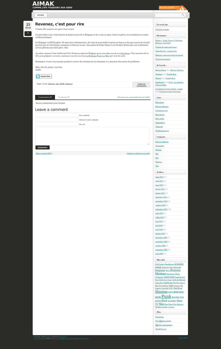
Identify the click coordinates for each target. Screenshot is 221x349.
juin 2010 (159, 221)
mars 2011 (159, 185)
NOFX (170, 292)
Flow (157, 280)
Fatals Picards (180, 277)
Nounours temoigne (162, 59)
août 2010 (159, 213)
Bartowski (177, 267)
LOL (171, 288)
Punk (166, 296)
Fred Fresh (168, 280)
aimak (158, 267)
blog (168, 270)
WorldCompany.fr (162, 131)
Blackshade (159, 102)
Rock (164, 300)
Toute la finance (59, 338)
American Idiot (167, 267)
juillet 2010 (159, 217)
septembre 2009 (161, 250)
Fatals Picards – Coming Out (166, 51)
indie (171, 285)
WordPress (63, 337)
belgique (51, 84)
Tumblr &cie (171, 74)
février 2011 (160, 189)
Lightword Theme (39, 338)
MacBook (177, 288)
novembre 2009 (161, 242)
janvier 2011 (160, 193)
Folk (161, 280)
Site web (82, 124)
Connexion (159, 317)
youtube (171, 307)
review (158, 300)
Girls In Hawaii (178, 280)
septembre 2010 (161, 209)
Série (166, 304)
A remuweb (69, 338)
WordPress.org (160, 329)
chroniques (125, 53)
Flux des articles (163, 321)
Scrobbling (172, 301)
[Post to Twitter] (43, 78)
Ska (161, 304)
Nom (80, 115)
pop (176, 291)
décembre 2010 (161, 197)
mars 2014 (159, 177)
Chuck (177, 274)
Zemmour (69, 84)
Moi (157, 158)
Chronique (170, 274)
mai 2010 (159, 225)
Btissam (158, 78)
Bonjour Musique (177, 70)
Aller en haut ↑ (183, 337)
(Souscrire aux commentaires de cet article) (134, 97)
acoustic (179, 263)
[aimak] (43, 3)
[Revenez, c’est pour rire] (92, 24)
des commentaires (163, 325)
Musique (158, 162)
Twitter (158, 307)
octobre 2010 (160, 205)
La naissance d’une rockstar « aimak (169, 89)
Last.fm (165, 288)
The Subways (178, 304)
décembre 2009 (161, 237)
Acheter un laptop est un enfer (138, 153)
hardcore (168, 282)
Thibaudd (159, 127)
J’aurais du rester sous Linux (166, 47)
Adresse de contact (85, 120)
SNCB (62, 84)
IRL (156, 154)
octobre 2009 (160, 246)
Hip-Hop (176, 283)
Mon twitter (159, 119)
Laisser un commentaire (141, 85)
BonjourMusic (160, 70)
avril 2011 (159, 181)
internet (177, 286)
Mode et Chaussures (82, 338)
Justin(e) (158, 288)
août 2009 (159, 254)
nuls (57, 84)
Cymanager (159, 146)
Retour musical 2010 (43, 153)
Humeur (158, 150)
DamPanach (159, 82)
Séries (170, 304)
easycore (169, 276)
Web (157, 166)
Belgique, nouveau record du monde (169, 55)
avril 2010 (159, 229)
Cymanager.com (161, 110)
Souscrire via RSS (167, 8)
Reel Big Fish (178, 297)
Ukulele (165, 307)
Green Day (159, 283)
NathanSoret (160, 123)
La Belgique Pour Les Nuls (97, 56)
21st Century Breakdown (164, 264)
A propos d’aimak (162, 29)
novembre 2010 (161, 201)
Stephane (158, 74)
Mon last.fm (160, 115)
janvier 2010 (160, 233)
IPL (181, 286)
